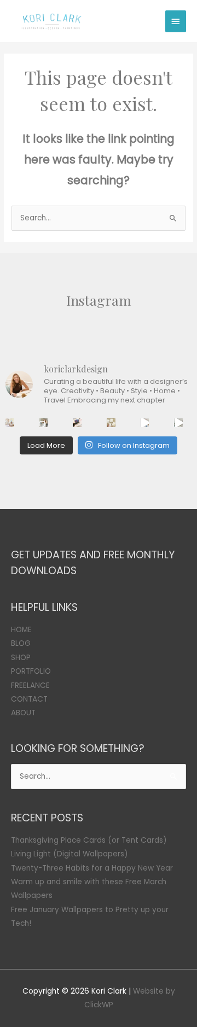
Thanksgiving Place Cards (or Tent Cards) (89, 840)
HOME (21, 630)
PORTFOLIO (31, 671)
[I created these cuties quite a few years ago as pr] (111, 422)
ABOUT (23, 713)
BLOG (21, 643)
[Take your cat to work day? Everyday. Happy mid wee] (77, 422)
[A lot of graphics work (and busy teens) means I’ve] (145, 422)
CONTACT (29, 699)
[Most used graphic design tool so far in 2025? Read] (43, 422)
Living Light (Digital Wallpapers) (69, 854)
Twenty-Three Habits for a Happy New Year (92, 868)
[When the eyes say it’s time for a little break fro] (178, 422)
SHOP (21, 657)
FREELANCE (30, 685)
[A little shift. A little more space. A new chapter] (9, 422)
